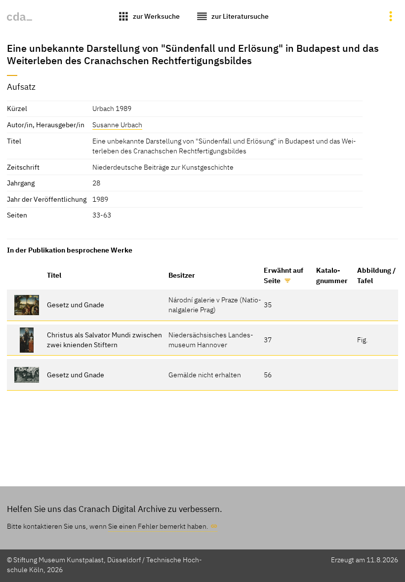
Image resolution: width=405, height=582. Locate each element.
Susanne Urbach (117, 124)
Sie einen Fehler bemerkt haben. (158, 526)
